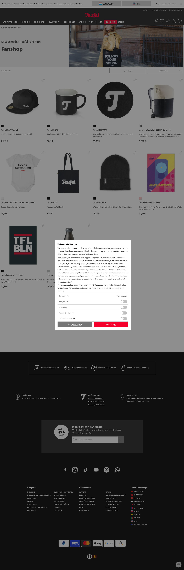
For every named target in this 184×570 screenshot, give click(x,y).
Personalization (65, 313)
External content (65, 319)
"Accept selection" (65, 282)
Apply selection (75, 325)
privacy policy (114, 288)
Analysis (62, 301)
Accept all (111, 325)
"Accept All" (82, 273)
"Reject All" (81, 263)
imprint (60, 291)
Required (62, 296)
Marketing (63, 307)
